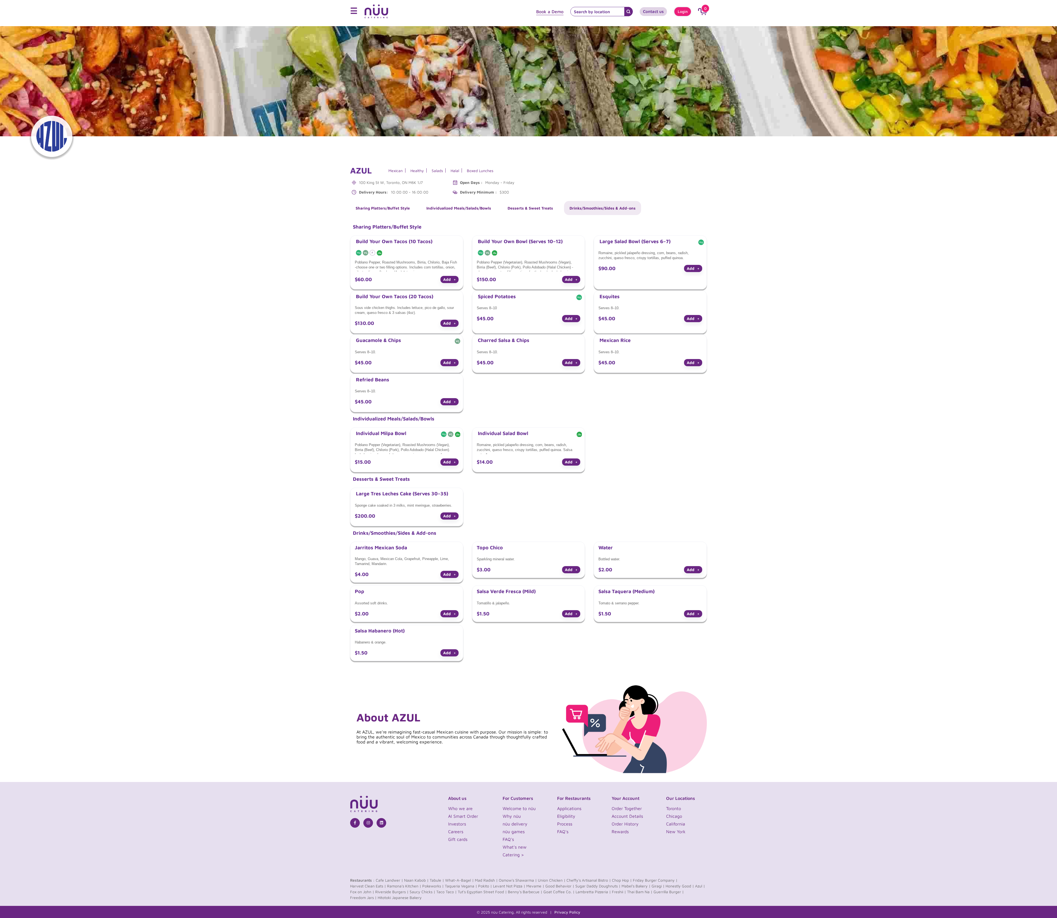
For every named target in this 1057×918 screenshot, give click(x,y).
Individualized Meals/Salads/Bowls (458, 208)
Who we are (460, 808)
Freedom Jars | (363, 897)
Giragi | (658, 886)
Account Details (627, 816)
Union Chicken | (551, 880)
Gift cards (457, 839)
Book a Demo (549, 11)
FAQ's (508, 839)
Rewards (620, 831)
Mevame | (535, 886)
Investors (457, 823)
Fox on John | (362, 891)
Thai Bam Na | (639, 891)
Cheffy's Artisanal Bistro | (588, 880)
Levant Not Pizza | (509, 886)
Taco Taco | (446, 891)
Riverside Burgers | (391, 891)
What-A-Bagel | (459, 880)
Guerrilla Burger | (668, 891)
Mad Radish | (486, 880)
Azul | (700, 886)
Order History (625, 823)
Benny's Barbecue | (525, 891)
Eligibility (566, 816)
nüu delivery (515, 823)
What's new (515, 846)
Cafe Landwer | (389, 880)
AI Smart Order (463, 816)
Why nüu (512, 816)
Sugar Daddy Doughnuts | (597, 886)
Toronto (673, 808)
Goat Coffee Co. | (558, 891)
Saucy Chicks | (422, 891)
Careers (455, 831)
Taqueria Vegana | (461, 886)
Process (564, 823)
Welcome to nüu (519, 808)
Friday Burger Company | (655, 880)
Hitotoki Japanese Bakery (400, 897)
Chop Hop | (622, 880)
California (675, 823)
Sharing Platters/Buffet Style (383, 208)
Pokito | (485, 886)
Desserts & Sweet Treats (530, 208)
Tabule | (437, 880)
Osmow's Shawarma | (518, 880)
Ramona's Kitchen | (404, 886)
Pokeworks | (433, 886)
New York (675, 831)
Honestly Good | (680, 886)
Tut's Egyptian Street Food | (482, 891)
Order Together (627, 808)
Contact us (653, 11)
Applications (569, 808)
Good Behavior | (559, 886)
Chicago (674, 816)
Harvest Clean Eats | (368, 886)
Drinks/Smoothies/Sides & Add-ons (603, 208)
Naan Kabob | (416, 880)
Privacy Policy (567, 912)
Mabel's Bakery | (636, 886)
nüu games (514, 831)
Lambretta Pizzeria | (593, 891)
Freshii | (619, 891)
